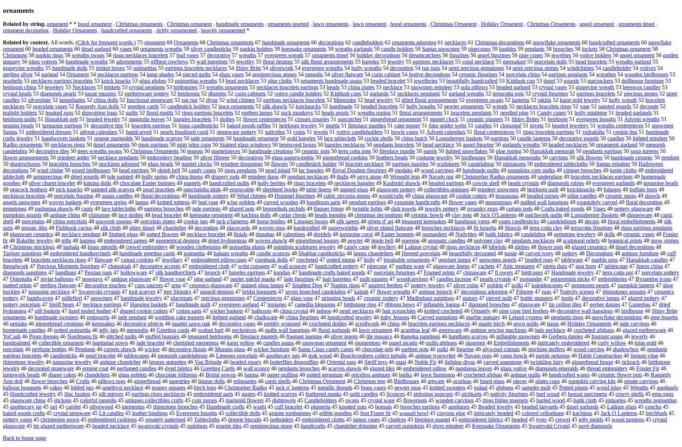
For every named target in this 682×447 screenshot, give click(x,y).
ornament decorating (26, 30)
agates (248, 394)
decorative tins (107, 125)
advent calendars (98, 132)
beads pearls (335, 113)
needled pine (514, 113)
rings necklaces (463, 247)
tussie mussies (100, 94)
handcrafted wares (569, 375)
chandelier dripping (355, 426)
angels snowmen (21, 202)
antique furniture (640, 253)
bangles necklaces (345, 145)
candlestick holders (188, 106)
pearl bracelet (100, 356)
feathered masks (323, 394)
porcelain (13, 349)
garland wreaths (466, 94)
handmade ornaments (240, 24)
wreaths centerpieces (620, 125)
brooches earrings (420, 407)
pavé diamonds (595, 426)
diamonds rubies (565, 183)
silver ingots (344, 336)
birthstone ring (360, 304)
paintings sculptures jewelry (305, 247)
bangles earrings (247, 272)
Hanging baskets (148, 304)
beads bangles (330, 215)
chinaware (474, 272)
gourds (571, 81)
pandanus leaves (473, 368)
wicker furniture (271, 349)
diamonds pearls (58, 94)
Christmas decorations (499, 42)
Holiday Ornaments (75, 30)
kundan (282, 272)
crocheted (307, 260)
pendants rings (567, 317)
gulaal (480, 388)
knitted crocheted (443, 311)
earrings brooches (164, 209)
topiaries (276, 304)
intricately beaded (493, 413)
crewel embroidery (147, 247)
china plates (361, 87)
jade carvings (634, 324)
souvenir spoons (114, 221)
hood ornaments (408, 24)
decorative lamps (600, 298)
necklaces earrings (117, 74)
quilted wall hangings (544, 202)
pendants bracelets (393, 145)
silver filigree (214, 157)
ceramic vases (638, 234)
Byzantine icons (653, 279)
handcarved (139, 132)
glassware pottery (396, 189)
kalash (361, 292)
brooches (563, 49)
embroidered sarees (125, 241)
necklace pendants (118, 157)
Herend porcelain (421, 253)
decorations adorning (484, 292)
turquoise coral (356, 234)
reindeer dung (263, 177)
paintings (197, 426)
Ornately (481, 311)
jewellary (172, 260)
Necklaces (84, 87)
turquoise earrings (62, 125)
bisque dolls (211, 381)
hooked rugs (59, 113)
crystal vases (553, 87)
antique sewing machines (498, 330)
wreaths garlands (354, 49)
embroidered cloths (323, 419)
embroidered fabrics (481, 419)
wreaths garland (633, 62)
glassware (529, 304)
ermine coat (95, 368)
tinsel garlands (583, 407)
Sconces (395, 394)
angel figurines (493, 55)
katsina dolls (97, 183)
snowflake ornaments (556, 42)
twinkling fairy (546, 362)
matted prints (17, 285)
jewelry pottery (442, 209)
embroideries (612, 279)
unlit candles (364, 394)
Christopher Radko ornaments (495, 177)
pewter (355, 241)
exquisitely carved (597, 202)
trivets (536, 125)
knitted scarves (280, 394)
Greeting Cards (218, 368)
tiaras (553, 324)
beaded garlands (634, 113)
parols (430, 151)
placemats (181, 298)
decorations (331, 42)
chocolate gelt (377, 349)
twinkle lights (367, 209)
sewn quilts (525, 324)
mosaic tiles (34, 228)
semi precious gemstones (476, 68)
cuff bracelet (288, 407)
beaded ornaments (52, 49)
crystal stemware (72, 413)
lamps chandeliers (373, 253)
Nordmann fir (82, 336)
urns (176, 285)
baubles (507, 49)
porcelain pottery (660, 272)
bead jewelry (378, 100)
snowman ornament (324, 343)
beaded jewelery (570, 125)
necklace (392, 87)
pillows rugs (111, 381)
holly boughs (420, 106)
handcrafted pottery (336, 266)
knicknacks (308, 106)
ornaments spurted (288, 24)
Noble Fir (425, 362)
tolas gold (645, 343)
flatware (103, 260)
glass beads (160, 164)
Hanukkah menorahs (517, 157)
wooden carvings (454, 400)
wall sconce (256, 368)
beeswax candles (641, 87)
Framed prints (439, 272)
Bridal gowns (221, 375)
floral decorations (160, 196)
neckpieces (244, 330)
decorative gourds (579, 138)
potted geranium (325, 375)
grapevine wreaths (23, 68)
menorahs (137, 330)
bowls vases (404, 132)
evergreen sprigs (108, 202)
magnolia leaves (147, 119)
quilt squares (374, 279)
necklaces (455, 42)
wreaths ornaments (227, 87)
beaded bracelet (387, 81)
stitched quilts (121, 336)
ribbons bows (400, 304)
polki (517, 285)
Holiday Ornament (502, 24)
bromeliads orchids (284, 209)
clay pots (462, 215)
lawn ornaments (330, 24)
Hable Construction (600, 356)
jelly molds (591, 419)
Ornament (77, 74)
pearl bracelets (159, 189)
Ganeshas (639, 304)
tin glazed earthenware (58, 426)
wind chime (50, 170)
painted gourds (614, 106)
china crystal (294, 311)
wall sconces (292, 266)
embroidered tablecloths (561, 164)
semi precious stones (535, 68)
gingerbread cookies (345, 157)
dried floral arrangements (430, 100)
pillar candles (582, 196)
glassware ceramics (31, 234)
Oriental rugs (341, 362)
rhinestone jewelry (23, 362)
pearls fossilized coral (184, 132)
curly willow (612, 343)
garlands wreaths (521, 145)
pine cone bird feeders (523, 311)
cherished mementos (195, 343)
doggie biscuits (244, 419)
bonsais (383, 407)
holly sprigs (155, 177)
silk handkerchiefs (176, 272)
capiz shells (278, 381)
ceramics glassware (210, 285)
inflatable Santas (441, 304)
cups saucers (149, 285)
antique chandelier (120, 362)
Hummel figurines (295, 196)
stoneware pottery (236, 132)
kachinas (582, 413)
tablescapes (136, 356)
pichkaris (471, 394)
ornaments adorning (414, 42)
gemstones (14, 209)
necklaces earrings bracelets (62, 81)
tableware (572, 260)
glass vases (231, 74)
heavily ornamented (223, 30)
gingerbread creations (59, 324)
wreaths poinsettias (655, 400)
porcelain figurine (73, 196)
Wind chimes (251, 196)
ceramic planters (485, 119)
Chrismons (15, 55)
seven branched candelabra (315, 292)
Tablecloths (207, 419)
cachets (486, 266)
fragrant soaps (607, 336)
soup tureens (644, 151)
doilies (227, 119)
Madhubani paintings (430, 298)
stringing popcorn (433, 394)
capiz (87, 209)
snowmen (101, 298)
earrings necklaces (433, 62)
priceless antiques (370, 375)
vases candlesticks (518, 221)
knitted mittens (173, 202)
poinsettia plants (247, 247)
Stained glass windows (245, 145)
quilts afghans (441, 343)
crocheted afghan (483, 375)
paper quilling (282, 375)
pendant (670, 157)
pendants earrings (602, 151)
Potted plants (573, 388)
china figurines (302, 317)
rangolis (314, 74)
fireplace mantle (397, 151)
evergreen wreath (284, 55)
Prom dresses (44, 336)
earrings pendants (568, 74)
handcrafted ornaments (126, 30)
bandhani (65, 272)
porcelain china (523, 74)
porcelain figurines (394, 272)
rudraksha (594, 132)
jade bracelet (150, 343)
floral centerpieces (494, 132)
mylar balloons (57, 279)
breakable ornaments (407, 260)
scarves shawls (344, 368)
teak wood (320, 356)
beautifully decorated (472, 253)
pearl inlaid (277, 170)
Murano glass (230, 349)
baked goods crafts (24, 413)
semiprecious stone (271, 426)
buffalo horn (643, 189)
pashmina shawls (54, 209)
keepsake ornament (211, 215)
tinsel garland (96, 49)
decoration (401, 68)
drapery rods (225, 177)
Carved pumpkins (438, 317)
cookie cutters (471, 196)
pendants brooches (299, 368)
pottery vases (17, 419)
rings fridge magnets (505, 400)
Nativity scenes (577, 292)
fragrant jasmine (304, 336)
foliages (612, 189)
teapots (195, 151)
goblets (495, 285)
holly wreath (623, 100)
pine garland (208, 279)
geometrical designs (178, 241)
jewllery (387, 247)
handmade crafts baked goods (332, 272)
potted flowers (162, 234)
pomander (531, 279)
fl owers (504, 272)
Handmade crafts (225, 407)
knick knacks (116, 81)
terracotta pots (508, 94)
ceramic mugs (620, 196)
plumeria (320, 407)
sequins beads (18, 125)
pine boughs (664, 317)
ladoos (323, 311)
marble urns (604, 260)
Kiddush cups (345, 94)
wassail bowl (413, 413)
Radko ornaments (22, 145)
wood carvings (437, 170)
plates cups (547, 381)
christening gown (59, 419)
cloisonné (510, 125)
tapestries (179, 381)
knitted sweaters (447, 388)
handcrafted (306, 228)
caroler (73, 407)
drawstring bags (99, 113)
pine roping (508, 151)
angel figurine (478, 145)
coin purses (204, 400)
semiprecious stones (274, 74)
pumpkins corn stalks (531, 170)
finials (240, 234)
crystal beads (17, 94)
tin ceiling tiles (565, 304)
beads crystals (523, 183)
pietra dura (555, 266)
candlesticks (63, 356)
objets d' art (380, 221)
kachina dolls (256, 215)
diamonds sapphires (25, 272)
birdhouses (473, 157)
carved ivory (539, 253)
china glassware (430, 196)
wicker (152, 349)
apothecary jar (26, 407)
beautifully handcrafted (472, 81)
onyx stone (369, 177)
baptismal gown (110, 343)
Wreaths (639, 388)
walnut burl (210, 330)
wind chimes (240, 100)
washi (259, 407)
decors (592, 221)
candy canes (202, 170)
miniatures (514, 164)
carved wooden (281, 202)
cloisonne (99, 215)
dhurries (217, 94)
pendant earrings (367, 202)
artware (436, 381)
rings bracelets (310, 183)
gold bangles (301, 138)
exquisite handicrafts (417, 202)
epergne (411, 241)
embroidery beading (169, 157)
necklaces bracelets (24, 196)
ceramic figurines (478, 74)
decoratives (250, 157)
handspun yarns (472, 221)
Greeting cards (173, 330)
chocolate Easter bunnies (147, 183)
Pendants (85, 349)
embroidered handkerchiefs (80, 253)
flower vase (172, 279)
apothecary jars (283, 356)
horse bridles (271, 221)
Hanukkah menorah (552, 151)
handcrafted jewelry (350, 317)
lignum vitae (644, 356)
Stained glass (123, 234)
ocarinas (462, 381)
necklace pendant (80, 234)
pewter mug (407, 388)
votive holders (595, 55)
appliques (459, 407)
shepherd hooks (280, 189)
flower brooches (49, 381)
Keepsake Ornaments (496, 426)
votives (648, 68)
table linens (318, 189)
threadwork (15, 266)
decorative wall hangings (585, 311)
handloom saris (323, 202)
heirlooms (189, 94)
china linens (189, 177)
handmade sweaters (56, 317)
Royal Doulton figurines (359, 170)
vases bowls (513, 356)
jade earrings (206, 209)
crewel (562, 419)
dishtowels (284, 400)
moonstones (498, 202)
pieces (520, 381)
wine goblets (241, 202)
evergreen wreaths (322, 68)
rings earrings (153, 145)
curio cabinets (250, 94)
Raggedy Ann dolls (97, 106)
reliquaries (244, 381)
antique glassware (131, 279)
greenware (450, 330)
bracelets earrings (150, 125)
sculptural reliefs (581, 241)
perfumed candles (136, 368)
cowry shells (630, 394)
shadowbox (626, 349)
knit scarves (142, 292)
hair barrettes (337, 279)
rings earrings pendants (646, 228)
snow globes (665, 241)
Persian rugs (98, 272)
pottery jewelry (428, 285)
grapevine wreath (594, 87)
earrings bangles (410, 164)
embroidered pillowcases (219, 260)
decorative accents (160, 266)
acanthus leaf (415, 330)
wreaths (247, 55)
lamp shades (160, 74)
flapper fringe (329, 209)
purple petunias (553, 356)
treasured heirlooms (210, 336)
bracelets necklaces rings (58, 260)
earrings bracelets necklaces (196, 68)
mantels (192, 183)
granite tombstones (290, 413)
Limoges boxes (311, 221)
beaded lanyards (540, 407)
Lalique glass (622, 407)
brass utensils (102, 247)
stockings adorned (119, 164)
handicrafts (313, 426)
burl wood (547, 394)
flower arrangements (26, 157)
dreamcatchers (425, 55)
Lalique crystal (421, 247)
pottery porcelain (21, 304)
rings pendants (240, 170)
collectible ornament (61, 343)
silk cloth (111, 228)
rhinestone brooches (175, 407)
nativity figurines (509, 394)
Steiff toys (375, 362)
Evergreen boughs (196, 413)
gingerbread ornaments (395, 119)
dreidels (322, 234)
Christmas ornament (189, 24)
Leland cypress (525, 317)
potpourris (98, 317)
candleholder (616, 68)
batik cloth (585, 400)
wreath (500, 106)
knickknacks (581, 189)
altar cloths (280, 81)
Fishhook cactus (74, 228)
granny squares (168, 388)
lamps (141, 202)
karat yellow (241, 343)
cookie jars (196, 221)
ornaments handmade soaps (331, 81)
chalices (397, 419)
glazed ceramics (589, 247)
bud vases (188, 55)
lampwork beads (21, 375)
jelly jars (108, 330)
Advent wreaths (642, 119)
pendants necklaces (533, 241)
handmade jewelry (141, 298)
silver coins (465, 285)
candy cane (356, 247)
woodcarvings (412, 279)
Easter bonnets (397, 234)
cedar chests (292, 215)
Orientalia (21, 279)
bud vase (208, 202)
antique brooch (435, 292)
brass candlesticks (198, 125)
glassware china (27, 400)
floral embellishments (631, 221)
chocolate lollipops (176, 375)
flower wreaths (393, 292)
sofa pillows (474, 87)
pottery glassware (633, 209)
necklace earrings (102, 304)
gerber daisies (605, 304)
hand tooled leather (90, 311)
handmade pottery (208, 196)
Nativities (466, 234)
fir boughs (484, 228)
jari (53, 407)
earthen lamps (257, 113)
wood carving (588, 349)
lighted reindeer (650, 138)
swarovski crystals (158, 426)
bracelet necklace (364, 164)
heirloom (558, 119)
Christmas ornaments (139, 24)
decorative (218, 55)
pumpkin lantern (636, 285)
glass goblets (132, 375)
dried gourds (85, 177)
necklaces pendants (418, 94)
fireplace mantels (259, 336)
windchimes (580, 68)
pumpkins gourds (22, 215)
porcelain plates (157, 221)
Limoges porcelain (237, 356)
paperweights (343, 228)
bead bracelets (591, 62)
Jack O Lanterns (619, 413)
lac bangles (311, 170)
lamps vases (366, 419)
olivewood (101, 407)
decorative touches (105, 285)
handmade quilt (193, 304)
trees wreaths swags (99, 151)
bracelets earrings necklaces (439, 324)
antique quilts (525, 375)
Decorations (599, 253)
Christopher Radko (245, 388)
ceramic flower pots (620, 375)
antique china (65, 215)
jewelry (396, 62)
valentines (294, 234)
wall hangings (212, 62)
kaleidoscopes (547, 285)
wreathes (606, 74)
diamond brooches (489, 304)
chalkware (265, 317)
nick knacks (69, 189)
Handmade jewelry (572, 272)
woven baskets (65, 202)
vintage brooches (582, 170)
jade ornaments (207, 138)
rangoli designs (217, 292)
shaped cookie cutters (144, 311)
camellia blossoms (315, 304)
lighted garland (229, 317)
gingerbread (147, 381)
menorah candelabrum (182, 356)
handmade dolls (69, 68)
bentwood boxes (297, 145)
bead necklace (438, 145)
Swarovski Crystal (549, 426)
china (394, 324)
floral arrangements (420, 113)
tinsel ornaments (111, 145)
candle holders (397, 49)
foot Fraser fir (375, 413)
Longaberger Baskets (594, 215)
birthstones (185, 87)
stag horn (585, 266)
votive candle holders (298, 94)
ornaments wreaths (161, 49)
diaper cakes (62, 375)
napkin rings (49, 55)
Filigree (524, 292)
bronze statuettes (167, 362)
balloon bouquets (22, 388)
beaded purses (543, 196)
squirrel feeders (385, 285)
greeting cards (143, 106)
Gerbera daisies (565, 336)
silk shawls (274, 106)
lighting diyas (460, 362)
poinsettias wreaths (196, 81)
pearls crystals (495, 279)
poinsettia (194, 253)
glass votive (513, 368)
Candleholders (320, 400)
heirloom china (19, 87)
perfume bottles (49, 349)
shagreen (475, 343)
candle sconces (273, 253)
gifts (66, 241)
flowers (279, 164)
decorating (206, 228)
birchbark (656, 413)
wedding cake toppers (179, 317)
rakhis (544, 100)
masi (401, 362)
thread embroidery (607, 368)
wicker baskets (226, 311)
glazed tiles (382, 368)
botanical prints (625, 241)
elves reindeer (448, 426)
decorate (649, 106)
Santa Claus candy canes (325, 349)
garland (49, 74)
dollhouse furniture (643, 81)
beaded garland (513, 87)
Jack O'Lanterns (498, 215)
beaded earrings (446, 183)
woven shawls (271, 241)
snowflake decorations (617, 317)
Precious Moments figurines (68, 266)
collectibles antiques (446, 189)
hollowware (133, 272)
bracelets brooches (69, 164)
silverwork (281, 68)
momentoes (367, 343)
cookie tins (625, 132)
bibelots (497, 247)
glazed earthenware (644, 330)
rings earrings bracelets (207, 113)
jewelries (561, 55)
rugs (546, 292)
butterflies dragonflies (294, 362)
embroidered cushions (112, 419)
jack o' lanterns (292, 388)
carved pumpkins (405, 426)
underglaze (550, 177)
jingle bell (382, 241)
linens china (649, 266)
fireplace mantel (432, 419)
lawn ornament (369, 24)
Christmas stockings (32, 247)
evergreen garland (239, 304)
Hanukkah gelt (61, 119)
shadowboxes (25, 164)
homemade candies (24, 330)
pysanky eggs (482, 209)
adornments (129, 62)
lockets (589, 49)
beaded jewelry (103, 119)
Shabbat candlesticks (321, 253)
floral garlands (334, 330)
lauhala (71, 247)
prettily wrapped (282, 324)
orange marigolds (113, 138)
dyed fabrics (178, 368)
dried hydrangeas (227, 241)
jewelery (54, 87)
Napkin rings (345, 285)
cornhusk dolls (271, 260)
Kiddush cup (520, 81)
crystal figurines (550, 94)
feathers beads (392, 157)
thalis (342, 177)
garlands (379, 94)
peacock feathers (28, 189)
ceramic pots (316, 151)
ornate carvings (641, 381)
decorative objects (143, 324)
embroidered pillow (425, 368)
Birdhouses (406, 381)
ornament (57, 24)
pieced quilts (197, 74)
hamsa (251, 375)
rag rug (189, 100)
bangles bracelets (192, 119)
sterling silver (18, 74)
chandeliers (97, 375)
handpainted (16, 343)
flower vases (463, 202)
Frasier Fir (647, 368)
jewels (321, 132)
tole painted (120, 177)
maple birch (491, 324)
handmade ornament (255, 138)
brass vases (373, 388)
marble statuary (483, 317)
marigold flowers (245, 400)
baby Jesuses (394, 317)
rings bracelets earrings (548, 132)
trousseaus (507, 196)
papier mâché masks (252, 279)
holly (369, 260)
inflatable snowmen (518, 336)
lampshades (72, 100)
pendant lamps (454, 260)
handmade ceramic (632, 157)
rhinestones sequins (624, 292)
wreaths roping (374, 113)
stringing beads (338, 298)
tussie (510, 253)
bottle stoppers (536, 298)
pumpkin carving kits (592, 381)
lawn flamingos (438, 375)
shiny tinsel (142, 228)
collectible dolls (243, 413)
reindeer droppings (241, 164)
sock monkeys (297, 113)
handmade (340, 106)
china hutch (414, 138)
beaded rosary (245, 362)
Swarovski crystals (99, 292)
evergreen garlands (613, 183)
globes (522, 247)
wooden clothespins (198, 247)
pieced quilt (499, 298)
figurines (459, 55)
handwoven (40, 298)
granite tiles (229, 426)
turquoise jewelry (72, 362)
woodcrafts (391, 196)
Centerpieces (267, 298)
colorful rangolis (98, 400)
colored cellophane (543, 413)
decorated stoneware (51, 368)
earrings (500, 138)
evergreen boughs (596, 119)
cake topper (407, 125)
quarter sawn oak (191, 324)
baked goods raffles (249, 125)
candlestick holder (316, 164)
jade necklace (550, 330)
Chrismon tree (369, 381)
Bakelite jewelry (34, 241)
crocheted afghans (594, 330)
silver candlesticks (211, 49)
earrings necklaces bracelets (294, 100)
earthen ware (410, 266)
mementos (133, 407)
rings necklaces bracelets (140, 55)
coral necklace (478, 62)
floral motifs (159, 113)
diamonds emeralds (556, 368)
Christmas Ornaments (551, 24)
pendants (535, 49)
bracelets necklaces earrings (602, 177)
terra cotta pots (354, 151)
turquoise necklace (49, 292)
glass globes (152, 81)
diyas (212, 100)
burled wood (550, 400)
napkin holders (256, 49)
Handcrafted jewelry (33, 394)
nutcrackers (600, 81)
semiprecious (47, 177)
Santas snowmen (441, 49)
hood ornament (95, 24)
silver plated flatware (390, 228)
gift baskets (47, 311)
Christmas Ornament (454, 24)
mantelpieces (225, 151)
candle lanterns (534, 138)
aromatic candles (446, 241)
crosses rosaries (312, 119)
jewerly (639, 336)
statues (469, 298)
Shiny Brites (525, 119)
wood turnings (628, 419)
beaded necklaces (568, 145)
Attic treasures (519, 266)
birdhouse (632, 311)
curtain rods (519, 209)
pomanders (434, 234)
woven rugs (272, 228)
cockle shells (378, 138)
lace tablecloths (119, 209)
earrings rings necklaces (158, 394)
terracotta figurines (591, 228)
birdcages (532, 272)
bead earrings (134, 170)
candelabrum (561, 221)
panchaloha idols (202, 189)
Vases (599, 209)
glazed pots (241, 209)
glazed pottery (644, 298)
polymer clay (488, 241)
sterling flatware (58, 285)
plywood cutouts (501, 349)
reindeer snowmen (498, 189)
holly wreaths (366, 68)
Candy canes (551, 113)
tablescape (616, 266)
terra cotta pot (617, 272)
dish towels (403, 209)
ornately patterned (165, 419)
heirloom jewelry (298, 125)
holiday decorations (378, 55)
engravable (241, 189)
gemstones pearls (590, 285)
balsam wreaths (230, 253)
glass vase (302, 298)
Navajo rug (441, 177)
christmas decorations (378, 215)
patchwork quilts (543, 215)
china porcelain (70, 221)
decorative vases (237, 324)
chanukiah (119, 266)
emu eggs (662, 394)
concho (653, 407)
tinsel (549, 81)
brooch (212, 272)
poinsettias (145, 68)
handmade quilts (480, 170)
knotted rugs (353, 407)
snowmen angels (497, 260)
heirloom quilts (19, 119)
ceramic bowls (427, 215)
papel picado (403, 343)
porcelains (33, 221)
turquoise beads (660, 183)
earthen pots (414, 349)
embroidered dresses (48, 132)
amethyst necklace (122, 388)
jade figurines (299, 279)
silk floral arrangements (327, 62)
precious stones (641, 94)
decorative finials (187, 349)
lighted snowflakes (466, 151)
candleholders (367, 42)
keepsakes (103, 324)
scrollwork (367, 324)
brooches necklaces (443, 228)
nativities (275, 132)
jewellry (245, 62)
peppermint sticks (570, 279)
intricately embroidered (563, 343)
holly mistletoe (590, 113)
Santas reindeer (613, 164)
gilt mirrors (111, 394)
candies (615, 138)
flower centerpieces (264, 119)
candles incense (454, 279)
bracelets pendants (471, 113)
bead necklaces (242, 81)
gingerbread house (592, 362)
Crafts (83, 381)
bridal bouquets (259, 292)
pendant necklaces (307, 177)
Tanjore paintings (22, 253)
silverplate (39, 100)
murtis (333, 125)
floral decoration (644, 202)
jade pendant (132, 317)
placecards (238, 228)
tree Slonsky (177, 292)
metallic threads (335, 388)
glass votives (43, 62)
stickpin (62, 400)
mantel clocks (197, 164)
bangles (370, 62)
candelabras (481, 164)
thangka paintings (420, 336)
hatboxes (261, 311)
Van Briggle (208, 362)
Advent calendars (445, 132)
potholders (281, 419)
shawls (652, 196)
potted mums (340, 260)
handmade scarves (161, 138)
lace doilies (130, 215)
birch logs (205, 388)
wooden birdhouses (646, 74)
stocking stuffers (546, 349)
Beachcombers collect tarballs (373, 356)
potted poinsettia (72, 330)
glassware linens (451, 266)
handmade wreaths (87, 62)
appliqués (667, 388)
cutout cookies (137, 260)
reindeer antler (73, 157)
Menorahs (345, 100)
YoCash (12, 336)
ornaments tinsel (636, 24)
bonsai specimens (587, 394)
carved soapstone (502, 362)
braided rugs (539, 260)
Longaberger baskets (459, 138)
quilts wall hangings (287, 330)
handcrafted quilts (229, 183)
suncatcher (350, 119)
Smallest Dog (307, 285)
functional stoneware (149, 100)
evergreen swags (484, 100)
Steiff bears (61, 304)
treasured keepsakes (424, 221)
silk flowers (589, 157)
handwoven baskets (64, 138)
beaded (519, 419)
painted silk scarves (112, 189)
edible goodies (335, 413)
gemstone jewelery (575, 234)
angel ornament (597, 24)
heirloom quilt (542, 189)
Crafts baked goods (562, 209)
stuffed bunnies (162, 336)
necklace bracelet (206, 234)
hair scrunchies (399, 311)
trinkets (112, 87)
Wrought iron (405, 177)
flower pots (550, 247)
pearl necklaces (357, 311)
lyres (541, 419)
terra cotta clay (546, 228)
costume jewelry (434, 157)
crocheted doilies (328, 324)
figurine (465, 349)
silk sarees (347, 221)
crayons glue (451, 413)
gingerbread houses (317, 241)
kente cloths (623, 170)
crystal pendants (147, 87)
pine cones (531, 55)
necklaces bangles (354, 183)
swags (352, 400)
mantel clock (444, 119)
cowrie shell (485, 183)
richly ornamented (176, 30)
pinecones (479, 49)
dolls (609, 234)
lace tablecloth (340, 138)
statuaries (615, 400)
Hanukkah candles (647, 260)
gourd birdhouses (91, 170)
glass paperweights (293, 157)
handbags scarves (468, 336)
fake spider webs (447, 125)
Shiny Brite (248, 68)
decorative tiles (52, 151)
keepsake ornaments (303, 49)
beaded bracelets (379, 106)
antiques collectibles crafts (154, 400)
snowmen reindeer (431, 87)
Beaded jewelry (495, 407)
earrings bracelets (596, 94)
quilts (132, 113)
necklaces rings (68, 145)
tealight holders (20, 113)
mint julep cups (194, 145)
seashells (12, 81)
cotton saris (188, 311)
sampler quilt (536, 388)
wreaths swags (88, 55)
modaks (403, 170)
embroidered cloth (209, 266)
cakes (56, 388)
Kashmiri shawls (401, 183)
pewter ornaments (464, 106)
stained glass (354, 189)
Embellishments (511, 343)
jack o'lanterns (232, 221)
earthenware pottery (147, 94)
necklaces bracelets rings (543, 106)
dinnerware (639, 215)
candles (483, 125)
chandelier (174, 228)
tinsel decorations (635, 247)
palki (442, 349)
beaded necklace (110, 426)
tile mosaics (379, 336)
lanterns (520, 100)
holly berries (271, 183)
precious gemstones (223, 298)
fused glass (492, 381)
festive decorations (429, 74)
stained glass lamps (262, 285)
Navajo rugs (478, 356)
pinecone (377, 266)
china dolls (106, 100)
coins (299, 132)
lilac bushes (77, 394)
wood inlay (609, 388)
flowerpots (415, 400)
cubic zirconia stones (347, 196)
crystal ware (381, 400)
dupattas (265, 234)
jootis (567, 298)
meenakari (514, 62)
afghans (504, 388)
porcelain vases (50, 106)
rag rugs (431, 68)
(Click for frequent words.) (106, 42)
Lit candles (111, 413)
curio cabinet (386, 74)
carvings (558, 157)
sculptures (448, 164)
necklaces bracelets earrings (287, 87)
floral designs (278, 62)
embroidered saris (213, 394)
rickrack (631, 362)
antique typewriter (435, 356)
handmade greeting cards (147, 253)
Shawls (513, 228)
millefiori (72, 298)
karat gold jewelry (580, 100)
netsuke (18, 324)
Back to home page (24, 438)
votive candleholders (359, 132)
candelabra (533, 234)
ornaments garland (616, 145)
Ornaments (186, 42)
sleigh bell (168, 170)
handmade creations (271, 151)
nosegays (92, 279)
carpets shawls (120, 349)
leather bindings (150, 413)
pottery (570, 253)
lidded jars (82, 388)
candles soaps (278, 343)
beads (333, 87)
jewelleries (426, 81)
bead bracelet (166, 215)
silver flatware (347, 74)
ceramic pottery (381, 298)
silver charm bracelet (52, 183)
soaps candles (117, 196)
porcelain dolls (550, 62)
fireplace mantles (367, 125)
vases (126, 49)
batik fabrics (499, 234)
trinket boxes (110, 68)
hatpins (88, 241)
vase (585, 106)
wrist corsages (254, 266)
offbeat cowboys (169, 62)
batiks (405, 375)
